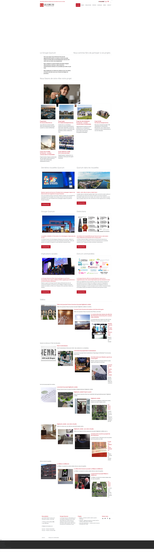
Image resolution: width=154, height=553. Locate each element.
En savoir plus (46, 204)
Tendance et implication (6, 547)
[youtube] (106, 1)
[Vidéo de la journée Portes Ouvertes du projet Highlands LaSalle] (48, 312)
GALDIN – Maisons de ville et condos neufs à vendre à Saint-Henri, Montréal (89, 521)
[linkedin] (100, 1)
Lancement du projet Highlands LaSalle (67, 387)
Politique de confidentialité (53, 537)
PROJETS (82, 5)
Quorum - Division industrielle (48, 529)
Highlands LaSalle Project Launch (82, 392)
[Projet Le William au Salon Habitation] (99, 449)
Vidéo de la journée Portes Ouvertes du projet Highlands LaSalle (74, 304)
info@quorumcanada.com (47, 526)
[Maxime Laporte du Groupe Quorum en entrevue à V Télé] (99, 331)
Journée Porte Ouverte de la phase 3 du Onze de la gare (89, 309)
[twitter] (102, 1)
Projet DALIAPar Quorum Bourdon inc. (46, 122)
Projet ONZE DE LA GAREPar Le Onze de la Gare (64, 152)
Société (3, 542)
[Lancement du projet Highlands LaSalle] (48, 394)
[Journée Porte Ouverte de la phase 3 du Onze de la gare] (65, 317)
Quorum (43, 537)
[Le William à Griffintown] (48, 471)
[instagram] (108, 1)
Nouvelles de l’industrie (6, 541)
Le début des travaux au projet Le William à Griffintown (88, 468)
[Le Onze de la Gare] (99, 412)
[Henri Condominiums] (48, 353)
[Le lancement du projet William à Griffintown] (82, 481)
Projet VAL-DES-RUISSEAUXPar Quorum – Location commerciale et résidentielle (83, 123)
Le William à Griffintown (63, 463)
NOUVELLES (99, 5)
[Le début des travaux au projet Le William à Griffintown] (65, 476)
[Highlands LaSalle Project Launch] (65, 399)
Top (1, 539)
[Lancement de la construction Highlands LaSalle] (99, 372)
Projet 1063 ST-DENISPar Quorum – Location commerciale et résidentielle (47, 153)
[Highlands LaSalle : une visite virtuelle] (48, 431)
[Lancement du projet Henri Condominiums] (65, 358)
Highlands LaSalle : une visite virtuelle (67, 424)
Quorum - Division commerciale (48, 530)
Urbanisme (4, 545)
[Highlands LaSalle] (82, 406)
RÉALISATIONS (88, 5)
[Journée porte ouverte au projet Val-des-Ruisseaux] (82, 441)
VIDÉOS (104, 5)
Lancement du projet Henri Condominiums (85, 350)
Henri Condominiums (62, 345)
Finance (3, 544)
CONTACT (109, 5)
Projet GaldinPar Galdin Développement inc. (66, 122)
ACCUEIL (78, 5)
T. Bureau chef (48, 521)
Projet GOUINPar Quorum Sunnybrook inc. (102, 122)
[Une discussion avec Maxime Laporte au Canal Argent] (82, 364)
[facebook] (104, 1)
